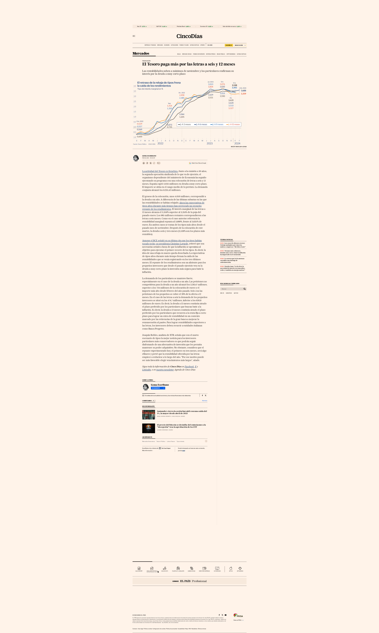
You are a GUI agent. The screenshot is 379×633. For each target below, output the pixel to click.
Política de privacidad (171, 628)
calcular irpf (138, 571)
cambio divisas (191, 571)
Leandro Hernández (162, 430)
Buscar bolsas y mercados (229, 283)
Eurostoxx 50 (203, 26)
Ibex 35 (139, 26)
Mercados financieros (148, 441)
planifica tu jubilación (178, 571)
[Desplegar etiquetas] (206, 441)
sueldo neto (164, 571)
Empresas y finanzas (150, 45)
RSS (190, 628)
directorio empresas (204, 571)
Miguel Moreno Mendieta (164, 416)
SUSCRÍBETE (229, 45)
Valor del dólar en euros (229, 26)
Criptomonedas (231, 54)
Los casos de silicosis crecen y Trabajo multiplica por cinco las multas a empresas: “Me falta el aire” (233, 245)
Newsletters (194, 628)
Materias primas (210, 54)
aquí (183, 450)
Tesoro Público (160, 441)
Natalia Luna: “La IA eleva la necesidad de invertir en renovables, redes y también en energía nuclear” (232, 268)
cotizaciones (217, 571)
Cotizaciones (174, 45)
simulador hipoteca (152, 571)
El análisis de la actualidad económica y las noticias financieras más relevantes (168, 395)
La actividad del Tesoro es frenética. (160, 171)
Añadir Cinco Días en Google (199, 163)
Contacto (135, 628)
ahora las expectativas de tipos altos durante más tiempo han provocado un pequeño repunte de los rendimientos (173, 205)
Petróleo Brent (181, 26)
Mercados (160, 45)
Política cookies (148, 628)
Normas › (204, 400)
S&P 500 (158, 26)
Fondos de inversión (199, 54)
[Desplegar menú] (134, 36)
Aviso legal (140, 628)
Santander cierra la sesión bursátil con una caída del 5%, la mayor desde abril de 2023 (182, 412)
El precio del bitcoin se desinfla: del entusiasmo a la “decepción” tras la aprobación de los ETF (181, 426)
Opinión (202, 45)
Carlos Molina (176, 416)
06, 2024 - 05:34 (148, 158)
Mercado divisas (187, 54)
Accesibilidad (181, 628)
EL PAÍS (209, 44)
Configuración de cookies (159, 628)
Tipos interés (180, 441)
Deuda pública (221, 54)
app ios (231, 571)
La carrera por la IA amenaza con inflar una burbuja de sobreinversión (232, 260)
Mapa (186, 628)
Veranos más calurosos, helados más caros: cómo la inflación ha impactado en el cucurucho (232, 253)
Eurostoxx (229, 293)
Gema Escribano (149, 156)
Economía (167, 45)
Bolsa (179, 54)
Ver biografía (156, 388)
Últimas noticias (194, 45)
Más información (147, 450)
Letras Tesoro (171, 441)
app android (240, 571)
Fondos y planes (184, 45)
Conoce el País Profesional (190, 581)
